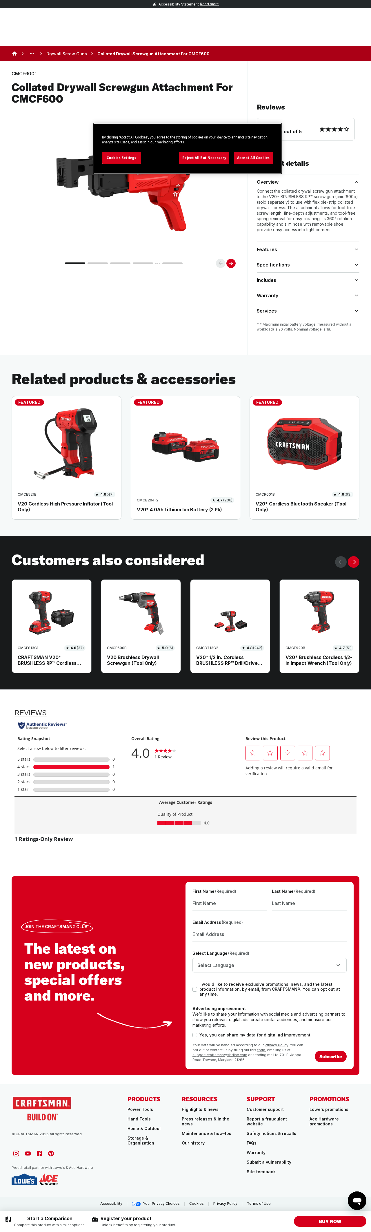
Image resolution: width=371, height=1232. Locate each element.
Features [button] (267, 249)
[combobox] (269, 965)
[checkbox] (194, 989)
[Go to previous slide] (220, 263)
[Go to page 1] (75, 263)
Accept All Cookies (253, 158)
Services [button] (267, 311)
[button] (308, 121)
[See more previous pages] (32, 54)
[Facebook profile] (39, 1153)
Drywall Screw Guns (66, 53)
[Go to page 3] (120, 263)
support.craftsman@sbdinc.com (219, 1055)
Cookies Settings (121, 158)
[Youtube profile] (27, 1153)
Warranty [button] (267, 295)
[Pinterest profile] (51, 1153)
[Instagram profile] (16, 1153)
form (261, 1050)
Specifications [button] (273, 265)
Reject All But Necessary (204, 158)
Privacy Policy (276, 1045)
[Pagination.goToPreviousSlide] (341, 562)
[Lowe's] (24, 1179)
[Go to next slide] (231, 263)
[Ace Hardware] (48, 1179)
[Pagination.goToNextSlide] (353, 562)
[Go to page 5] (172, 263)
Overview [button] (268, 182)
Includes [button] (266, 280)
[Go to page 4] (143, 263)
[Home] (14, 53)
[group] (45, 1221)
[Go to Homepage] (42, 1108)
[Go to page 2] (98, 263)
